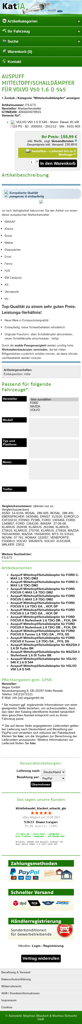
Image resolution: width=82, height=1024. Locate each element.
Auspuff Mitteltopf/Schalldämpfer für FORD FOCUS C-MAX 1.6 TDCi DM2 (42, 590)
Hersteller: (9, 108)
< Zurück (8, 98)
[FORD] (54, 403)
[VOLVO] (54, 410)
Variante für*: (11, 115)
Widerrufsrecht (11, 986)
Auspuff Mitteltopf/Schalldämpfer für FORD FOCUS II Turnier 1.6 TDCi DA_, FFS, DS (42, 632)
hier (20, 736)
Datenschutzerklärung (16, 979)
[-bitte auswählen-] (54, 399)
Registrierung (53, 946)
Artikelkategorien (22, 21)
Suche (12, 41)
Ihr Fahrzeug (18, 31)
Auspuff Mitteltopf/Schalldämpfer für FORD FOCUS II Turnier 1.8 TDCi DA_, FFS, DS (42, 639)
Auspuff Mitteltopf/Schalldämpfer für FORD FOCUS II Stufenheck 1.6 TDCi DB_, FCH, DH (43, 618)
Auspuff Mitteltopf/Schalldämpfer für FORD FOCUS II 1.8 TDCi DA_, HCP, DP (42, 611)
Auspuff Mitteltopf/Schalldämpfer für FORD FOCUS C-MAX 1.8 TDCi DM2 (42, 597)
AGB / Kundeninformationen (20, 993)
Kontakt (14, 62)
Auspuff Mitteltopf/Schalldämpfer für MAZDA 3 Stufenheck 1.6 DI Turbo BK (45, 653)
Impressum (9, 1000)
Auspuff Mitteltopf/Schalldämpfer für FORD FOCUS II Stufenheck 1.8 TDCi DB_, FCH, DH (43, 625)
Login (36, 946)
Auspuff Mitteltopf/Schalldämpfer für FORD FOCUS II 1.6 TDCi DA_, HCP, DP (42, 604)
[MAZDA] (54, 406)
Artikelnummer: (13, 105)
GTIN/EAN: (9, 112)
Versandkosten (63, 141)
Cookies (6, 1007)
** (74, 154)
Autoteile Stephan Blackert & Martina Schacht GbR (43, 1017)
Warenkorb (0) (19, 52)
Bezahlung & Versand (15, 972)
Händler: (24, 946)
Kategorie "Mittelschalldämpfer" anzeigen (48, 98)
